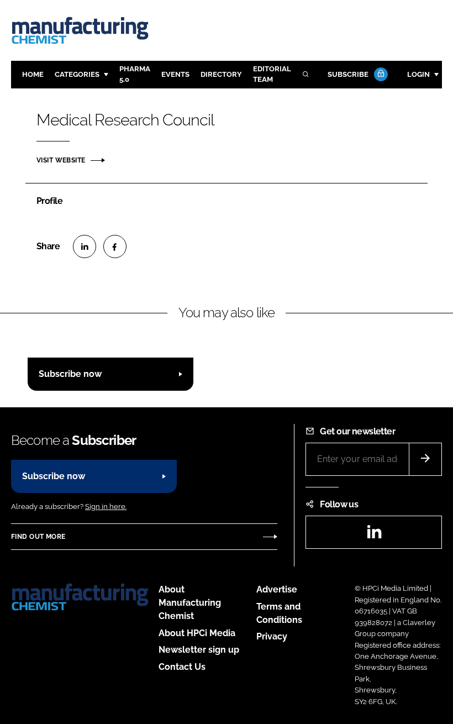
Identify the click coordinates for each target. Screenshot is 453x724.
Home (33, 74)
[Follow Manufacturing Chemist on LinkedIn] (374, 535)
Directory (221, 74)
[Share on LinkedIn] (84, 246)
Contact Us (182, 667)
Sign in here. (106, 506)
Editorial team (272, 74)
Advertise (276, 589)
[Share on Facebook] (115, 246)
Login (418, 74)
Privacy (271, 636)
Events (175, 74)
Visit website (60, 160)
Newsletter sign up (199, 649)
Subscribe (348, 74)
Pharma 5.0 (134, 74)
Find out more (38, 537)
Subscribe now (70, 374)
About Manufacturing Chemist (190, 602)
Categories (77, 74)
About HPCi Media (197, 633)
